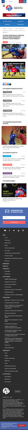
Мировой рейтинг (9, 292)
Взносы (11, 1)
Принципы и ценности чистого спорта (14, 300)
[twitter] (14, 230)
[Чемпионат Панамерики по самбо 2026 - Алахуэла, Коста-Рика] (14, 135)
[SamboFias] (6, 391)
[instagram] (23, 230)
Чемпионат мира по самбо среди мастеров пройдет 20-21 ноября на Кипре (14, 176)
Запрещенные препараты (11, 323)
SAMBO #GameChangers (11, 279)
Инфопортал (20, 21)
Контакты (7, 260)
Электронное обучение (10, 284)
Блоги (6, 363)
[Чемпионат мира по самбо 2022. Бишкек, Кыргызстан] (14, 190)
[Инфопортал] (21, 1)
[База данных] (25, 1)
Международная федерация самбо (18, 8)
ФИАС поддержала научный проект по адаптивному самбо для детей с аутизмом (13, 95)
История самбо (9, 255)
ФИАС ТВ (7, 360)
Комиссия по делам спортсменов (13, 289)
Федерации (6, 263)
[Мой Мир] (8, 84)
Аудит (6, 245)
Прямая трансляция (10, 358)
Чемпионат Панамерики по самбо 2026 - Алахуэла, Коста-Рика (13, 147)
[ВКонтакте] (4, 84)
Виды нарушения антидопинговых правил (13, 316)
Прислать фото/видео (10, 368)
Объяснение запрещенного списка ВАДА (13, 320)
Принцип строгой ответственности (13, 310)
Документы (8, 242)
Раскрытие (7, 345)
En (6, 1)
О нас (6, 237)
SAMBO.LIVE (7, 24)
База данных (21, 24)
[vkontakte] (5, 230)
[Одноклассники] (6, 84)
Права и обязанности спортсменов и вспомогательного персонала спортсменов (14, 307)
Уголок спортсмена (10, 248)
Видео (6, 355)
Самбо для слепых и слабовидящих (14, 294)
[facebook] (9, 230)
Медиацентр (6, 350)
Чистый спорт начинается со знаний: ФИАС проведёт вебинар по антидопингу (14, 159)
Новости (11, 28)
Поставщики (6, 374)
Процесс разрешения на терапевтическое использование (13, 327)
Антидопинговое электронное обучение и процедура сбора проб (15, 335)
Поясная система (7, 21)
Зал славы (7, 250)
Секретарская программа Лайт (12, 253)
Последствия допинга (10, 313)
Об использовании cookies (11, 371)
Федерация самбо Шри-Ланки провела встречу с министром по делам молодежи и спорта (14, 115)
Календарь (6, 268)
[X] (10, 84)
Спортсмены (6, 276)
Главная (5, 28)
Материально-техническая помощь (14, 258)
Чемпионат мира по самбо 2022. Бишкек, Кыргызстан (12, 199)
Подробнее (4, 427)
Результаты (7, 273)
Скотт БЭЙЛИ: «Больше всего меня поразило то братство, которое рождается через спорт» (13, 105)
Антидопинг (6, 297)
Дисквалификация (9, 347)
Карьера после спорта (10, 281)
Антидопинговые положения (12, 302)
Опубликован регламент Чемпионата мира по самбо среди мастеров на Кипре (13, 168)
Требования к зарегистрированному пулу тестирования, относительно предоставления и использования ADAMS (14, 340)
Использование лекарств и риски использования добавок (13, 331)
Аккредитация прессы (10, 366)
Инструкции (8, 381)
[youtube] (18, 230)
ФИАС (4, 235)
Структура (7, 240)
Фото (6, 353)
